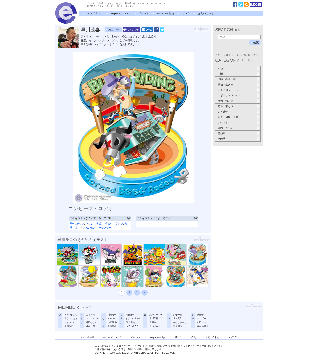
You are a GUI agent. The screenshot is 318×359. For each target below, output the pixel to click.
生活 (220, 73)
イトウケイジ (70, 322)
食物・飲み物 (225, 100)
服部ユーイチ (155, 314)
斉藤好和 (112, 326)
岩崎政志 (68, 326)
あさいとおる (70, 318)
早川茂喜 (90, 29)
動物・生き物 (225, 84)
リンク (186, 13)
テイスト (223, 122)
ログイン (233, 337)
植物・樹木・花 (227, 79)
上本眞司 (90, 314)
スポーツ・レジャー (229, 95)
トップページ (95, 13)
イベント (143, 13)
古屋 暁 (153, 322)
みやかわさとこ (180, 322)
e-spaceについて (120, 13)
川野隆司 (112, 314)
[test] (66, 22)
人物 (220, 68)
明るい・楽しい (114, 223)
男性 (72, 223)
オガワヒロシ (92, 318)
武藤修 (200, 314)
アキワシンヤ (70, 314)
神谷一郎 (90, 326)
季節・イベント (227, 127)
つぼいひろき (132, 326)
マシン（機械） (94, 223)
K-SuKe (112, 318)
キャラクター (103, 227)
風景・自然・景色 (228, 117)
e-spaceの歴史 (165, 13)
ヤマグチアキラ (204, 318)
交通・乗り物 (225, 106)
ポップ (80, 223)
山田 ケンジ (203, 322)
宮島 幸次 (178, 326)
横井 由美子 (203, 326)
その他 (221, 138)
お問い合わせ (206, 13)
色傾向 (221, 133)
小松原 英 (112, 322)
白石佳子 (130, 314)
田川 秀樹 (130, 322)
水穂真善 (177, 318)
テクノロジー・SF (228, 90)
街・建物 (223, 111)
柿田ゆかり (91, 322)
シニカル (89, 227)
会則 (193, 337)
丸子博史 (177, 314)
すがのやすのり (133, 318)
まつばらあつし (157, 326)
